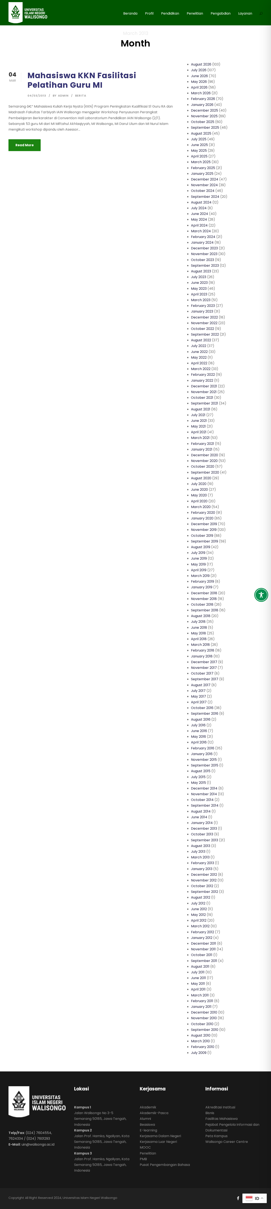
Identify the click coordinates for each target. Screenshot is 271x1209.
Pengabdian (221, 13)
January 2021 (201, 449)
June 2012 (199, 909)
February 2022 (203, 374)
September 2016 (204, 713)
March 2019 (200, 575)
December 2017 (204, 662)
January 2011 (201, 1006)
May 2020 (199, 495)
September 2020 (205, 472)
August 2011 (200, 966)
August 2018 (200, 615)
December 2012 (204, 874)
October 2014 (202, 799)
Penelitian (195, 13)
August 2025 (201, 133)
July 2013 (198, 851)
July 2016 (198, 725)
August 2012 (200, 897)
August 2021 (200, 409)
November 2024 (204, 185)
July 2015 (198, 777)
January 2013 (201, 868)
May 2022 (199, 357)
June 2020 (199, 489)
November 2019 (204, 529)
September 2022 (205, 334)
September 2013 (204, 840)
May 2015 (198, 782)
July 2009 (198, 1052)
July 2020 (198, 483)
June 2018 (199, 627)
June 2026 (199, 76)
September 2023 (205, 265)
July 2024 (199, 208)
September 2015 (204, 765)
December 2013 (204, 828)
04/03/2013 (37, 96)
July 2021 (198, 415)
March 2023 (200, 300)
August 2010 (200, 1035)
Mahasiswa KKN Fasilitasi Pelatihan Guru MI (82, 80)
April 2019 (198, 570)
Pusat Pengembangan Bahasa (165, 1164)
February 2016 (202, 748)
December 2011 (203, 943)
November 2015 (204, 759)
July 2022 (198, 345)
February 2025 (203, 167)
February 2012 (202, 932)
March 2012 (200, 926)
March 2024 (201, 231)
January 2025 (202, 173)
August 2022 (201, 340)
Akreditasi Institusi (220, 1107)
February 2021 (202, 443)
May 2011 (198, 983)
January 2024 (202, 242)
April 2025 (199, 156)
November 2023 (204, 253)
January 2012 (201, 937)
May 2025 (199, 150)
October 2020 (202, 466)
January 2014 (202, 822)
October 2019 (202, 535)
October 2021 (202, 397)
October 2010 (202, 1024)
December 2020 (204, 455)
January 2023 (202, 311)
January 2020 (202, 518)
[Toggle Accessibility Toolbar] (261, 594)
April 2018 (199, 639)
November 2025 (204, 116)
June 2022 (199, 351)
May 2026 (199, 81)
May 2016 (198, 736)
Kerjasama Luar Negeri (158, 1141)
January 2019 (201, 587)
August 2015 (200, 771)
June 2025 (199, 144)
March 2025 (201, 162)
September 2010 (204, 1029)
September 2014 (204, 805)
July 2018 (198, 621)
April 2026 (199, 87)
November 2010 (204, 1018)
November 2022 (204, 323)
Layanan (245, 13)
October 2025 (202, 121)
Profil (149, 13)
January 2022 (202, 380)
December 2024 (204, 179)
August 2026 (201, 64)
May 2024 (199, 219)
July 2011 (198, 972)
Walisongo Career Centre (226, 1141)
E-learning (148, 1130)
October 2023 (202, 259)
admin (63, 96)
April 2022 (199, 363)
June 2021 (199, 420)
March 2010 (200, 1041)
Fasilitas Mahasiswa (221, 1118)
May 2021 (198, 426)
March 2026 (201, 93)
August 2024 (201, 202)
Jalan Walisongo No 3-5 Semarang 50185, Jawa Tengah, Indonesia (100, 1119)
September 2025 (205, 127)
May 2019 (198, 564)
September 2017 (204, 679)
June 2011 (198, 977)
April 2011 (198, 989)
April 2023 (199, 294)
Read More (24, 145)
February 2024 (203, 236)
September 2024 (205, 196)
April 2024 (199, 225)
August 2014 (201, 811)
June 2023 (199, 282)
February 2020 (203, 512)
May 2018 (198, 633)
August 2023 (201, 271)
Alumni (145, 1118)
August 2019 (200, 547)
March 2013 (200, 857)
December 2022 (204, 317)
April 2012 (198, 920)
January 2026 (202, 104)
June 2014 (199, 817)
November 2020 (204, 460)
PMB (143, 1159)
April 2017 (199, 702)
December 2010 (204, 1012)
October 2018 (202, 604)
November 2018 (204, 598)
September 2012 (204, 891)
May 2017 (198, 696)
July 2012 (198, 903)
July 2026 (198, 70)
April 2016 (199, 742)
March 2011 (200, 995)
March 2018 (200, 644)
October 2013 (202, 834)
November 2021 (204, 391)
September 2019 (204, 541)
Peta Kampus (216, 1136)
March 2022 (200, 368)
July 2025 (198, 139)
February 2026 (203, 98)
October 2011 (201, 954)
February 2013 (202, 863)
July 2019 (198, 552)
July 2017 (198, 690)
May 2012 (198, 914)
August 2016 (200, 719)
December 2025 (204, 110)
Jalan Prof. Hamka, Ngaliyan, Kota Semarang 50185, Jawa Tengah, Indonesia (101, 1142)
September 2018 (204, 610)
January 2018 (202, 656)
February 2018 (202, 650)
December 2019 (204, 524)
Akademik (148, 1107)
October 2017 (202, 673)
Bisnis (209, 1113)
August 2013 (200, 845)
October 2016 (202, 707)
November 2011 (203, 949)
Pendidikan (170, 13)
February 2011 (202, 1001)
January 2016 (202, 753)
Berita (80, 96)
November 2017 (204, 667)
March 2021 (200, 437)
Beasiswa (147, 1124)
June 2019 (199, 558)
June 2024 (199, 213)
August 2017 (200, 685)
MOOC (145, 1147)
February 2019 (202, 581)
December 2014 (204, 788)
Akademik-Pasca (154, 1113)
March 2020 (201, 506)
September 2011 (204, 960)
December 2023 (204, 248)
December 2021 (204, 386)
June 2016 (199, 730)
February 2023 (203, 305)
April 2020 (199, 501)
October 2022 (202, 328)
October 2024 (202, 190)
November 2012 (204, 880)
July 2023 (198, 277)
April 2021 (198, 432)
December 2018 (204, 593)
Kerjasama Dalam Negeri (160, 1136)
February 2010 (202, 1046)
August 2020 (201, 478)
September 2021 (204, 403)
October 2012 (202, 886)
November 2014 (204, 794)
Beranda (130, 13)
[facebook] (238, 1198)
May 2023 (199, 288)
